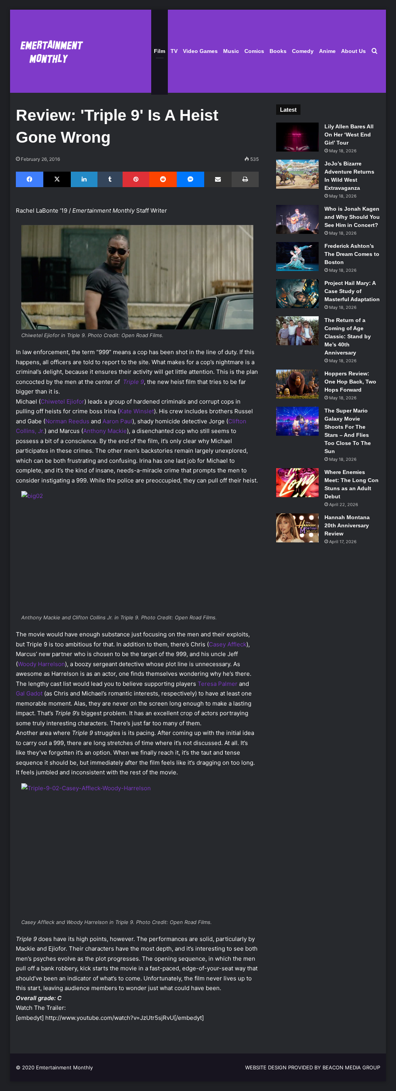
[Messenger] (190, 179)
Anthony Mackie (105, 431)
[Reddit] (163, 179)
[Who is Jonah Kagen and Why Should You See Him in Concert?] (297, 219)
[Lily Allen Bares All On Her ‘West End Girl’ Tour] (297, 137)
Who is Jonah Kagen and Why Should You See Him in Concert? (352, 217)
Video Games (200, 51)
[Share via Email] (218, 179)
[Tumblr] (110, 179)
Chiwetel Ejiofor (62, 401)
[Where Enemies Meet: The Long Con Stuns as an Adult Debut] (297, 482)
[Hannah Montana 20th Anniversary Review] (297, 527)
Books (278, 51)
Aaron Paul (117, 421)
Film (159, 51)
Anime (327, 51)
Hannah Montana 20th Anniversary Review (347, 525)
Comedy (303, 51)
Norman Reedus (67, 421)
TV (174, 51)
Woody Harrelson (41, 664)
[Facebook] (29, 179)
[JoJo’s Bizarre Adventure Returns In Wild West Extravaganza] (297, 174)
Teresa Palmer (217, 683)
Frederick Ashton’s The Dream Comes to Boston (351, 254)
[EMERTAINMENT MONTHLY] (50, 51)
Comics (254, 51)
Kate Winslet (136, 411)
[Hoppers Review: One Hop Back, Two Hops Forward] (297, 384)
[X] (57, 179)
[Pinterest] (136, 179)
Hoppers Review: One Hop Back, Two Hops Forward (350, 381)
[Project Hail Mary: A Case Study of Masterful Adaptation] (297, 293)
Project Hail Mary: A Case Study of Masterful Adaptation (352, 291)
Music (231, 51)
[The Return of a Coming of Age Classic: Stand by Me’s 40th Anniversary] (297, 330)
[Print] (245, 179)
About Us (353, 51)
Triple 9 (133, 381)
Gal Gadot (29, 693)
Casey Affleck (227, 644)
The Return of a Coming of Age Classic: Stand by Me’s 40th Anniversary (347, 336)
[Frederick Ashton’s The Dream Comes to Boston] (297, 256)
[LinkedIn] (84, 179)
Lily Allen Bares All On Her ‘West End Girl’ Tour (349, 134)
